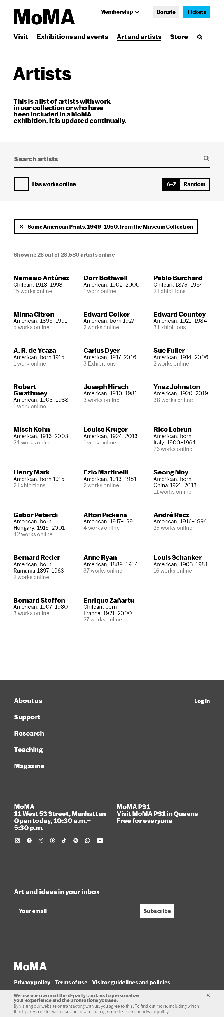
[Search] (199, 36)
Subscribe (157, 911)
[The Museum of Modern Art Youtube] (100, 840)
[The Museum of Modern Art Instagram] (17, 840)
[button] (22, 227)
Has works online (54, 184)
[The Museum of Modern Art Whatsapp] (87, 840)
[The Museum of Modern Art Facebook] (29, 840)
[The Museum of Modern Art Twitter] (41, 840)
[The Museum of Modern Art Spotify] (76, 840)
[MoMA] (30, 966)
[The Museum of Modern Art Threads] (52, 840)
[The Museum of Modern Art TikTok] (64, 840)
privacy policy (155, 1011)
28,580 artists (79, 254)
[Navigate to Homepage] (44, 17)
